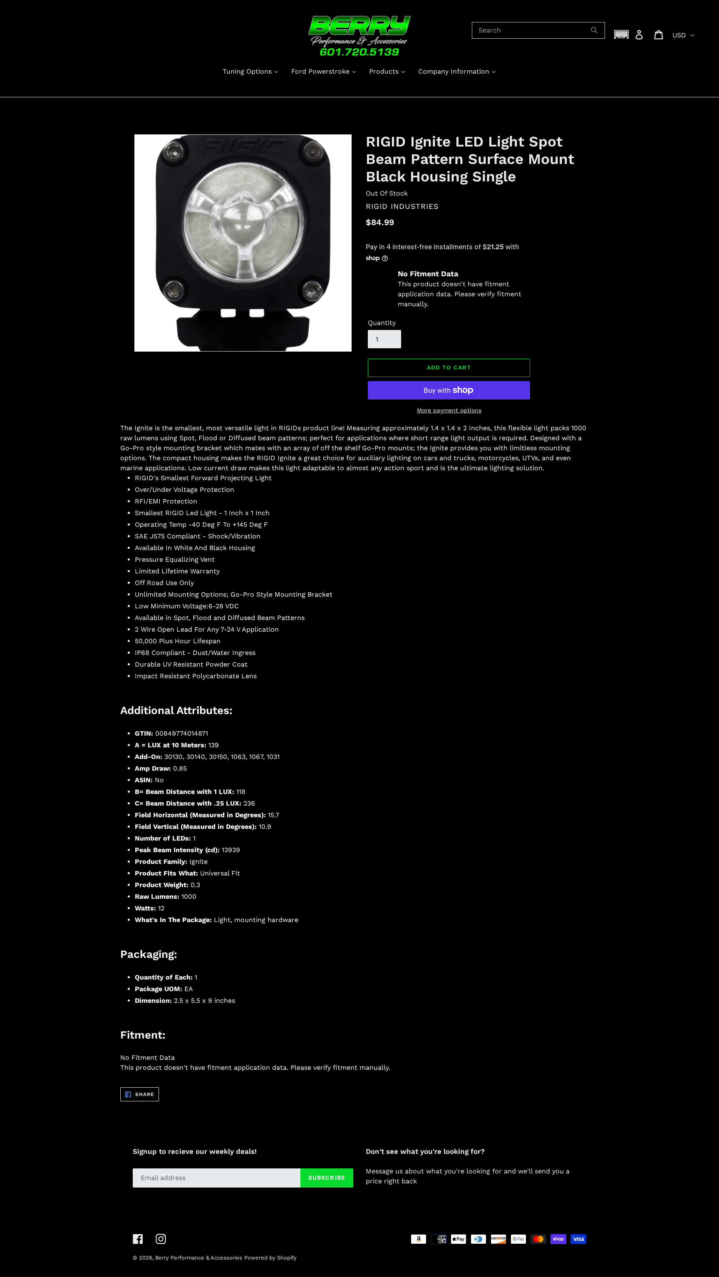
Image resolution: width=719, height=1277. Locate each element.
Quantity (382, 323)
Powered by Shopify (270, 1258)
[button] (621, 34)
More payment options (449, 410)
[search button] (595, 30)
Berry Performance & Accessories (198, 1258)
